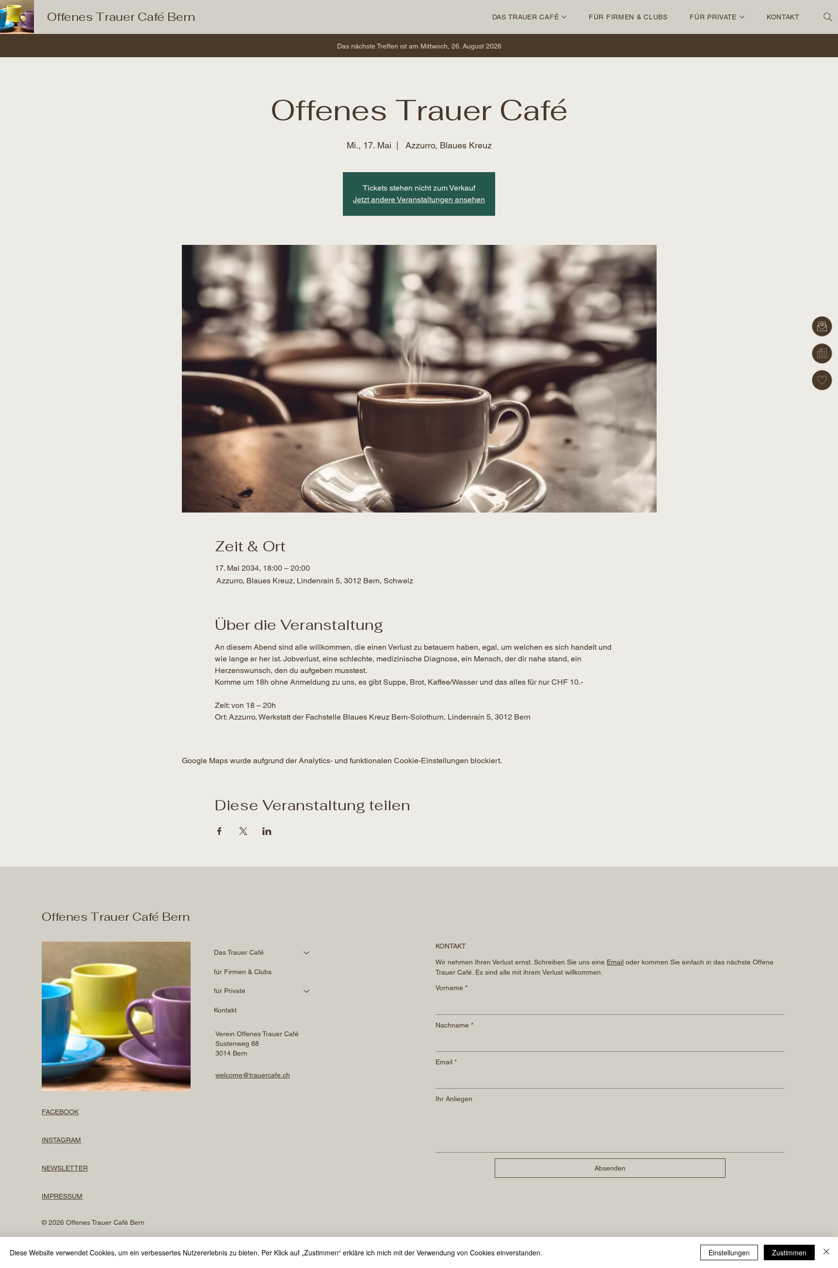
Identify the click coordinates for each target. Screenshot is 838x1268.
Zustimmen (789, 1252)
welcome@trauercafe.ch (252, 1075)
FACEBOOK (60, 1112)
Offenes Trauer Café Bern (121, 16)
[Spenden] (822, 380)
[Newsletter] (822, 353)
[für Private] (307, 991)
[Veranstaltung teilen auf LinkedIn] (267, 831)
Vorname (451, 988)
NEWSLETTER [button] (65, 1168)
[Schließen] (826, 1252)
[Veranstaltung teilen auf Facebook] (219, 831)
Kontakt (225, 1010)
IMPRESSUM (62, 1196)
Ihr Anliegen (453, 1099)
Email (446, 1062)
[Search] (828, 17)
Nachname (454, 1025)
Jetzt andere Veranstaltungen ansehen (419, 199)
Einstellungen (729, 1252)
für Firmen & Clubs (243, 972)
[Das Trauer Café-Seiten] (564, 17)
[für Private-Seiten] (742, 17)
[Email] (822, 326)
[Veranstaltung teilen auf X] (243, 831)
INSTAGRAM (61, 1140)
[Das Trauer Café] (307, 953)
